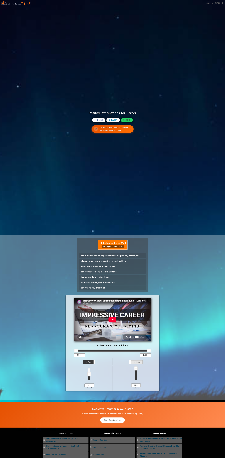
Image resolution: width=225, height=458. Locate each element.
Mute (138, 362)
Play (89, 362)
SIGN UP (219, 3)
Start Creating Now (112, 420)
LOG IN (209, 3)
